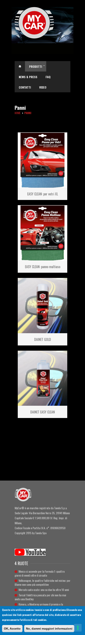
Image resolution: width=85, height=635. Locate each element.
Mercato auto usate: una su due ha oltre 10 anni (44, 589)
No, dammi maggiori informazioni (49, 628)
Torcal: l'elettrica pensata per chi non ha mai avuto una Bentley (40, 597)
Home (20, 66)
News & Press (28, 77)
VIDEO (42, 87)
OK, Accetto (12, 628)
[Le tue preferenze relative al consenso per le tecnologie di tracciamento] (78, 628)
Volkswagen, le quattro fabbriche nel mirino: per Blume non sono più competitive (42, 582)
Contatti (25, 87)
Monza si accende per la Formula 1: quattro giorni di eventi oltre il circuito (40, 573)
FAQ (48, 77)
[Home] (42, 22)
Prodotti (37, 66)
